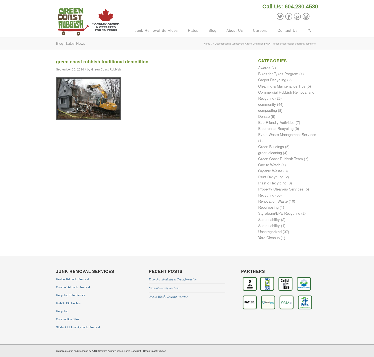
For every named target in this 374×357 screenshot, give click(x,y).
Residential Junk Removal (72, 279)
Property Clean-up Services (280, 189)
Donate (264, 116)
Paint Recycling (270, 176)
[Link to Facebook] (288, 16)
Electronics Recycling (275, 128)
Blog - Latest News (70, 43)
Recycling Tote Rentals (70, 295)
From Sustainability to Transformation (173, 279)
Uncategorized (270, 231)
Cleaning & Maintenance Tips (281, 86)
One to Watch (269, 164)
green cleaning (270, 152)
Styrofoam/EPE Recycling (279, 213)
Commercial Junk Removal (73, 287)
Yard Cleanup (269, 237)
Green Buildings (271, 146)
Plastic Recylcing (272, 183)
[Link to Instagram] (306, 16)
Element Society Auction (164, 288)
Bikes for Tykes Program (278, 73)
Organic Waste (270, 170)
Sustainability (269, 219)
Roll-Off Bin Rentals (68, 303)
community (267, 104)
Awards (264, 67)
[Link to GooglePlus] (297, 16)
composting (267, 110)
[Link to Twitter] (280, 16)
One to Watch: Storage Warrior (168, 297)
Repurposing (268, 207)
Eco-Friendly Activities (276, 122)
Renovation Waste (273, 201)
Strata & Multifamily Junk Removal (78, 327)
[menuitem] (289, 6)
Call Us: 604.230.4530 (290, 6)
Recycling (266, 195)
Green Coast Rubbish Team (280, 158)
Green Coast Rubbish (106, 69)
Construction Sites (67, 319)
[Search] (309, 30)
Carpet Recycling (272, 79)
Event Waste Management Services (287, 134)
